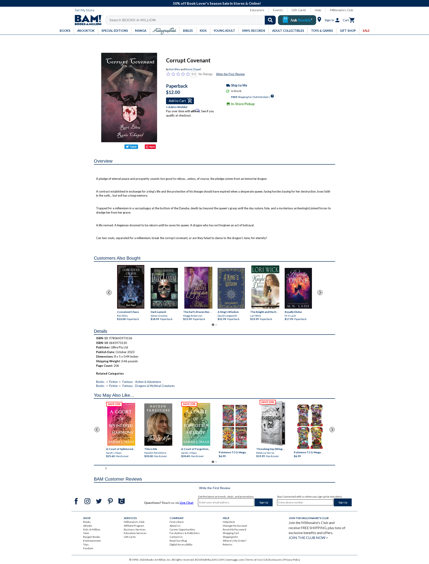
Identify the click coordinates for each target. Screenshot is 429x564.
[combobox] (193, 20)
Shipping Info (230, 537)
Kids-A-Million (91, 529)
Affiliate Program (134, 525)
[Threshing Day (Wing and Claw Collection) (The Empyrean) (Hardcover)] (273, 423)
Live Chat (186, 503)
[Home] (87, 20)
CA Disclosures (273, 559)
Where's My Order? (234, 540)
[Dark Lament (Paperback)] (164, 288)
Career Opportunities (182, 529)
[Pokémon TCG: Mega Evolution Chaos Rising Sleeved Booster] (234, 427)
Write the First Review (230, 74)
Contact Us (176, 537)
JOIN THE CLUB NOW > (308, 537)
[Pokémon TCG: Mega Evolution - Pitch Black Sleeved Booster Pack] (310, 427)
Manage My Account (235, 525)
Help (318, 10)
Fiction (113, 382)
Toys (86, 544)
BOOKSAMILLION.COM (209, 559)
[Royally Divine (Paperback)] (298, 288)
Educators (257, 10)
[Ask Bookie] (297, 20)
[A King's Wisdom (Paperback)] (231, 288)
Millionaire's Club (341, 10)
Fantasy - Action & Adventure (141, 382)
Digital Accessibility (181, 544)
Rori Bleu (174, 69)
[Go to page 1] (213, 325)
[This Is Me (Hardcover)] (158, 424)
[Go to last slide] (109, 292)
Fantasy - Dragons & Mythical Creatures (148, 386)
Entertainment (92, 540)
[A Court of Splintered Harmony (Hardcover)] (121, 424)
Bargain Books (91, 537)
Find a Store (177, 522)
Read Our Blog (178, 540)
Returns (227, 544)
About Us (175, 525)
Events (278, 10)
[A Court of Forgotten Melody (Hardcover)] (196, 424)
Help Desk (229, 522)
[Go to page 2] (216, 325)
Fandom (88, 548)
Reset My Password (234, 529)
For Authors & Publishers (185, 533)
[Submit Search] (270, 20)
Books (100, 382)
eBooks (87, 525)
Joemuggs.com (235, 559)
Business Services (135, 529)
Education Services (135, 533)
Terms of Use (254, 559)
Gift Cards (299, 10)
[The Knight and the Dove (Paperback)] (265, 287)
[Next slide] (320, 292)
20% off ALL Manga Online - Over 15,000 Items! (217, 3)
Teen (86, 533)
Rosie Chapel (193, 69)
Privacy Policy (292, 559)
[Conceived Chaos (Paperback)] (130, 287)
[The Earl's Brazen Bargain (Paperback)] (198, 288)
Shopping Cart (231, 533)
